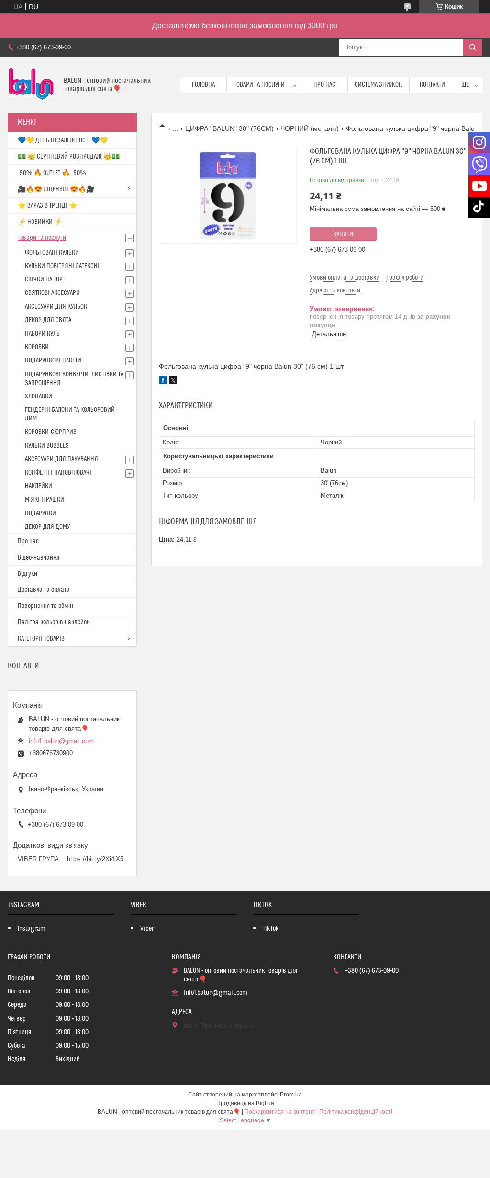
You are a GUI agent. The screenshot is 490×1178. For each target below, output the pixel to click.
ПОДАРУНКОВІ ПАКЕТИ (53, 360)
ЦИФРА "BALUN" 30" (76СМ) (229, 128)
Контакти (432, 85)
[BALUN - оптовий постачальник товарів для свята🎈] (32, 85)
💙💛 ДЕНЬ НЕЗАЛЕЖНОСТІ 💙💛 (63, 140)
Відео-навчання (38, 557)
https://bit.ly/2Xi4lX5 (95, 859)
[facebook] (163, 381)
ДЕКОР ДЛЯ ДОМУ (47, 527)
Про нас (324, 85)
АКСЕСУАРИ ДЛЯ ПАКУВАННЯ (61, 459)
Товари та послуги (259, 85)
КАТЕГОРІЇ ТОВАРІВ (41, 638)
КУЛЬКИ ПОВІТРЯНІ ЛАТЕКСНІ (62, 266)
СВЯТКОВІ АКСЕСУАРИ (52, 293)
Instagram (31, 929)
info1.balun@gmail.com (61, 741)
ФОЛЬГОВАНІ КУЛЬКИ (52, 253)
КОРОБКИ (37, 347)
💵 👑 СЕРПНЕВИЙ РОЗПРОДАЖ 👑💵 (69, 157)
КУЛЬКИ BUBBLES (46, 446)
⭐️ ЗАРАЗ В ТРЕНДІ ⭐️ (47, 206)
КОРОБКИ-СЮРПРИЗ (51, 432)
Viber (147, 929)
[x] (173, 381)
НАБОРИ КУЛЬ (42, 334)
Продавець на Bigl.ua (245, 1103)
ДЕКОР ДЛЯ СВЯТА (48, 320)
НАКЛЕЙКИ (38, 486)
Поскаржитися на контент (280, 1111)
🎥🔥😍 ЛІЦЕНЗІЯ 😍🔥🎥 (56, 189)
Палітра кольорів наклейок (53, 622)
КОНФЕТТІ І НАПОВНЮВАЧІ (58, 473)
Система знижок (378, 85)
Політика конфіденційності (355, 1111)
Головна (203, 85)
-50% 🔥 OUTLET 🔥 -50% (52, 173)
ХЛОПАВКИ (38, 396)
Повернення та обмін (45, 606)
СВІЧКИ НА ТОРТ (45, 279)
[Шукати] (472, 47)
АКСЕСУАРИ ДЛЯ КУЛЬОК (56, 307)
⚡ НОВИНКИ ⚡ (40, 222)
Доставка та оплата (44, 590)
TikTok (271, 929)
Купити (343, 234)
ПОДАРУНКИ (40, 513)
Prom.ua (291, 1094)
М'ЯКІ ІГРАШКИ (44, 499)
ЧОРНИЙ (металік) (309, 128)
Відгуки (27, 574)
